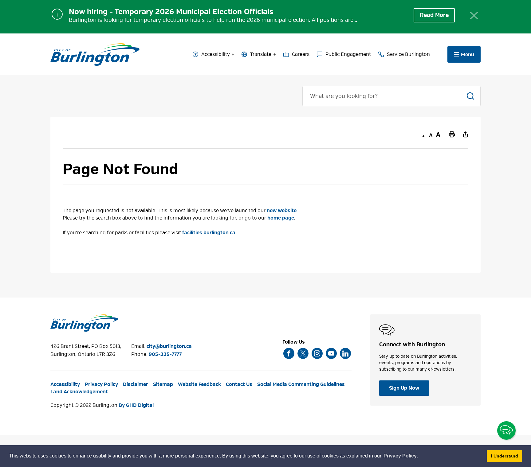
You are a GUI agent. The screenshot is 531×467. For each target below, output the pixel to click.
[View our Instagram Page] (317, 353)
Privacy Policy (101, 384)
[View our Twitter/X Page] (303, 353)
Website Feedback (199, 384)
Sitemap (163, 384)
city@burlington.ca (169, 346)
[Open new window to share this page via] (465, 134)
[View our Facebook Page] (288, 353)
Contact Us (239, 384)
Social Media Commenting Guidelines (301, 384)
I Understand (506, 455)
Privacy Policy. (401, 457)
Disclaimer (135, 384)
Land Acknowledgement (79, 392)
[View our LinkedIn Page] (345, 353)
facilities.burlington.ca (208, 233)
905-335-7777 (165, 354)
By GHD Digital (136, 405)
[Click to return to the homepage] (95, 54)
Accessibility (215, 54)
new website (282, 211)
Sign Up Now (404, 388)
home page (280, 218)
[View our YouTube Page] (331, 353)
